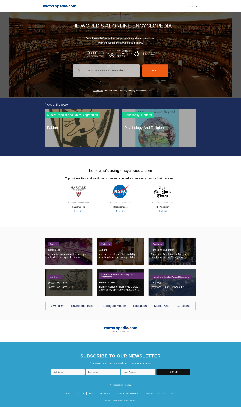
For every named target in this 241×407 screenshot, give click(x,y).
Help (91, 393)
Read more (98, 90)
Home (68, 393)
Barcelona (183, 306)
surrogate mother (114, 306)
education (140, 306)
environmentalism (83, 306)
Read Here (78, 211)
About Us (80, 393)
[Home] (59, 6)
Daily (173, 393)
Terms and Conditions (155, 393)
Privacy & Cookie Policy (128, 393)
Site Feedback (105, 393)
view (82, 128)
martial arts (161, 306)
